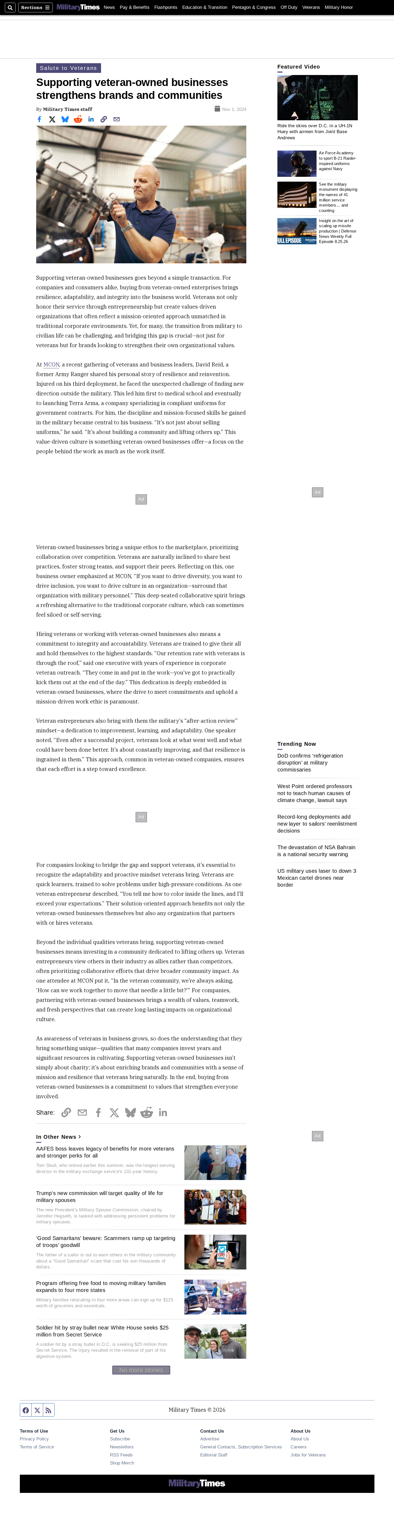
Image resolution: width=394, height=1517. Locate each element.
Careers (299, 1446)
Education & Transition (204, 7)
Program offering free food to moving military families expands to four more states (101, 1286)
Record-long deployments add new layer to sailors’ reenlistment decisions (317, 824)
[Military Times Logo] (78, 7)
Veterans (311, 7)
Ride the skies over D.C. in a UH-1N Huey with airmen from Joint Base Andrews (314, 131)
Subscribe (120, 1438)
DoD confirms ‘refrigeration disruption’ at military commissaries (310, 763)
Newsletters (122, 1446)
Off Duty (289, 7)
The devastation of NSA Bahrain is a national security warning (316, 850)
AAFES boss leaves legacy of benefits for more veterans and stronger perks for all (105, 1152)
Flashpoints (165, 7)
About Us (300, 1438)
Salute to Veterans (68, 68)
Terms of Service (37, 1446)
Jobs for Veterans (308, 1455)
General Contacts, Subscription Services (241, 1446)
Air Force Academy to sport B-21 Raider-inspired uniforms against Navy (337, 161)
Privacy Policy (34, 1438)
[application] (317, 97)
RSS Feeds (121, 1455)
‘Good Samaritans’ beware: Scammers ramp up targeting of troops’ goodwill (105, 1241)
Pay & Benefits (135, 7)
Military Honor (339, 7)
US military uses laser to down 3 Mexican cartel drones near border (316, 878)
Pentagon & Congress (254, 7)
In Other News (56, 1137)
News (109, 7)
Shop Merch (122, 1463)
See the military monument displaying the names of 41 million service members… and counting (338, 197)
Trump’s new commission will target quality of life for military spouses (99, 1196)
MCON (51, 364)
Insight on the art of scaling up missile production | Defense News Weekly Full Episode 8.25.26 (337, 231)
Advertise (209, 1438)
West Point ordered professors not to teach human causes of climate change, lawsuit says (314, 793)
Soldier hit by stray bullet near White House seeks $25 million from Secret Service (102, 1331)
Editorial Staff (213, 1455)
